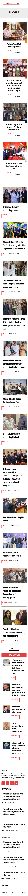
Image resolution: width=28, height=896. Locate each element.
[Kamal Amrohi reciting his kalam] (14, 505)
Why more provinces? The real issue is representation (18, 727)
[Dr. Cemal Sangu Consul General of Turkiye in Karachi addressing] (14, 112)
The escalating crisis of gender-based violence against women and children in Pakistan (18, 690)
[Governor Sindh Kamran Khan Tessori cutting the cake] (14, 151)
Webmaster (17, 52)
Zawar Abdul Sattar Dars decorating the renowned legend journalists (13, 283)
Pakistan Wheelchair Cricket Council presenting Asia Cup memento (14, 632)
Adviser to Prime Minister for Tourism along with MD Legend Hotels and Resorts (14, 245)
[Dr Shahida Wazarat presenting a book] (14, 194)
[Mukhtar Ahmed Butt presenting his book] (14, 32)
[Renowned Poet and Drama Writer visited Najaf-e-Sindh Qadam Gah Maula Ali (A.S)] (14, 306)
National (4, 215)
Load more (13, 648)
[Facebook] (3, 783)
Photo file (9, 50)
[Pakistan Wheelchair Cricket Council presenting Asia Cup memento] (14, 616)
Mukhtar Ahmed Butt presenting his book (14, 45)
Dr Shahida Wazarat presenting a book (11, 209)
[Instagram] (7, 783)
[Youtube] (16, 783)
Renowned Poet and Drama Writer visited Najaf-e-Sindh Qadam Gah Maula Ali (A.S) (14, 323)
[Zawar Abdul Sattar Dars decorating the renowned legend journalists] (14, 268)
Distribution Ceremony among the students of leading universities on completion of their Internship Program (14, 85)
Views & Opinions (15, 699)
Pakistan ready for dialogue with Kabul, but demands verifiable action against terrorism (18, 748)
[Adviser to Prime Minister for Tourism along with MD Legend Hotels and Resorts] (14, 229)
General (4, 490)
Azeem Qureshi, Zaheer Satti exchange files (12, 400)
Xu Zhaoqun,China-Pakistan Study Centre (12, 554)
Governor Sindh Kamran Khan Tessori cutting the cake (14, 166)
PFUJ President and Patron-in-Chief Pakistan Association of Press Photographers (13, 592)
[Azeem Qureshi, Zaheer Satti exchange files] (14, 386)
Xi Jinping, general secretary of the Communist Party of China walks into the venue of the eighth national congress (13, 477)
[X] (12, 783)
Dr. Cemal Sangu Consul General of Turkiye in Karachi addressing (14, 127)
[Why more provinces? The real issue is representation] (5, 725)
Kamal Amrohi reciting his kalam (13, 519)
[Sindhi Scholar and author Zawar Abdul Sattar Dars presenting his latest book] (14, 348)
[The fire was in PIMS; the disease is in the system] (5, 708)
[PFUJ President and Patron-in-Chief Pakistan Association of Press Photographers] (14, 575)
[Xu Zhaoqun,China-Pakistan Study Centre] (14, 540)
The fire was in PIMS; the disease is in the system (18, 709)
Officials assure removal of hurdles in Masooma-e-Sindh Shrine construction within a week (18, 666)
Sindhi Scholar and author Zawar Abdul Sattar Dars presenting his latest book (14, 363)
